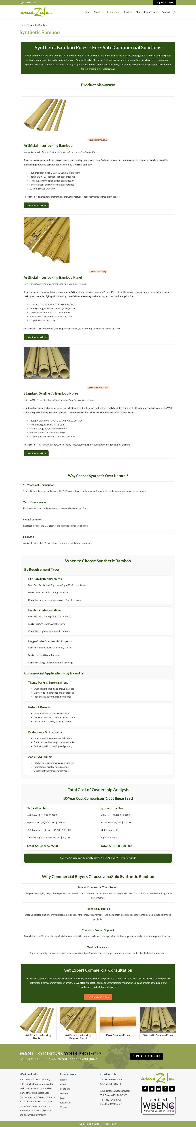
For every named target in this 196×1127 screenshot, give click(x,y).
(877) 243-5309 (119, 1095)
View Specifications (36, 205)
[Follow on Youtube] (158, 1089)
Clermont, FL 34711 (110, 1083)
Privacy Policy (109, 1123)
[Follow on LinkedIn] (152, 1089)
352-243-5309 (45, 1058)
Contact (166, 12)
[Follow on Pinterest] (165, 1089)
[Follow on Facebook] (145, 1089)
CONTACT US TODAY (146, 1056)
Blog (138, 12)
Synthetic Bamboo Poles (158, 1035)
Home (87, 12)
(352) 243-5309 (113, 1099)
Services (128, 12)
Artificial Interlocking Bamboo (38, 1037)
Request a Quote (164, 2)
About (97, 12)
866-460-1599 (29, 2)
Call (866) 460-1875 (98, 996)
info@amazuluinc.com (118, 1090)
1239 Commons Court (112, 1079)
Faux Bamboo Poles (118, 1035)
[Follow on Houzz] (172, 1089)
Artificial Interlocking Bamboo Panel (78, 1037)
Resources (149, 12)
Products (112, 12)
